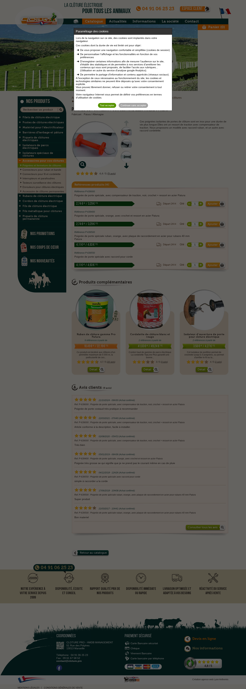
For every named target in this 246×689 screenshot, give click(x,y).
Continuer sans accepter (133, 105)
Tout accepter (107, 105)
